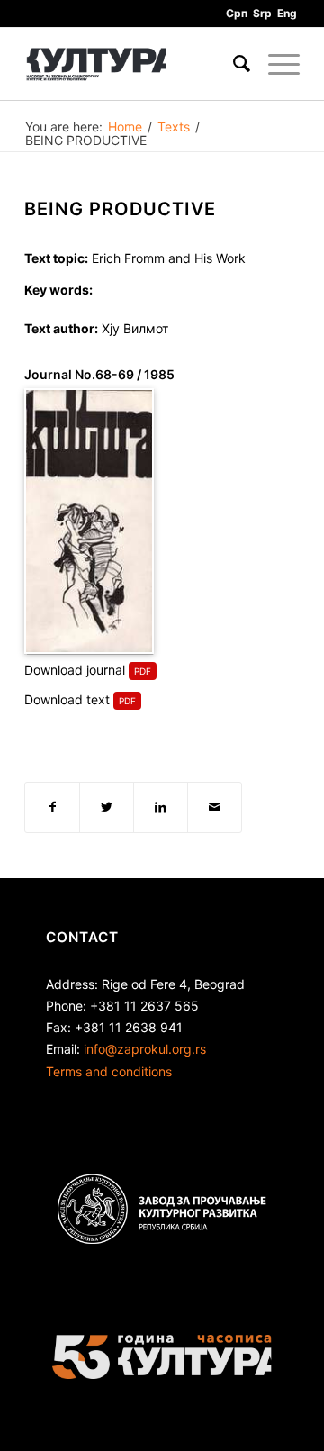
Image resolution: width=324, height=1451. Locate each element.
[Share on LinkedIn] (160, 807)
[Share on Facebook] (52, 807)
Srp (262, 13)
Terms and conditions (109, 1071)
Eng (287, 13)
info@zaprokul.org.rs (145, 1049)
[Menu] (275, 64)
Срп (237, 13)
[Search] (232, 64)
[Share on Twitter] (106, 807)
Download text (67, 699)
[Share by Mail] (214, 807)
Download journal (74, 669)
